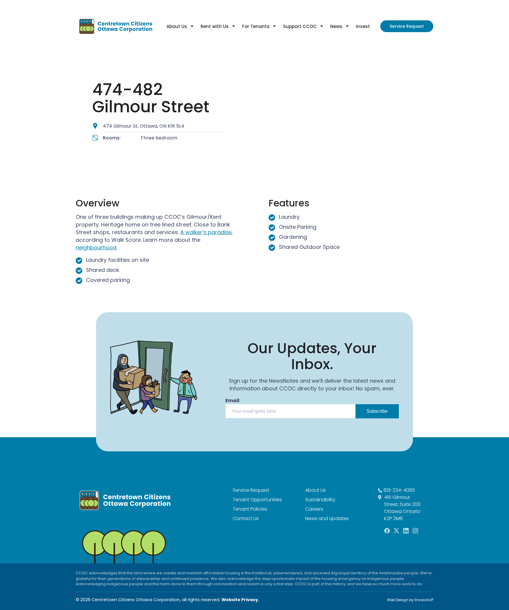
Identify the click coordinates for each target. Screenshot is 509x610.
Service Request (407, 26)
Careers (314, 509)
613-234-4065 (399, 490)
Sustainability (320, 499)
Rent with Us (215, 26)
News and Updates (327, 518)
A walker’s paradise (206, 232)
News (336, 26)
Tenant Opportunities (257, 499)
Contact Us (246, 518)
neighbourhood (96, 247)
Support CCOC (300, 26)
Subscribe (377, 411)
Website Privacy (240, 600)
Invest (363, 26)
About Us (176, 26)
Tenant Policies (250, 509)
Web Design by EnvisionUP (410, 599)
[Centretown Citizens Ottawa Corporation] (116, 26)
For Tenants (256, 26)
